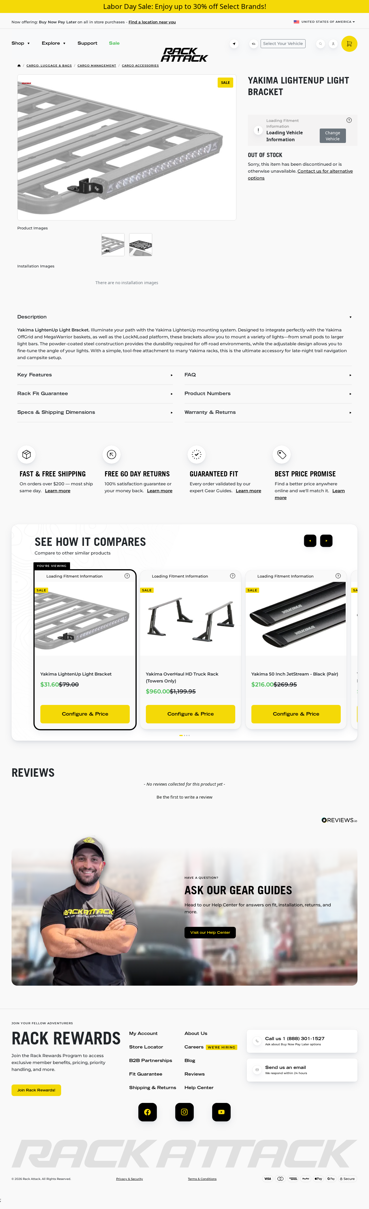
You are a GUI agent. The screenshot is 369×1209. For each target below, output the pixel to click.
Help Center (199, 1088)
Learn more (57, 490)
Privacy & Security (129, 1179)
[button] (184, 796)
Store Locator (146, 1047)
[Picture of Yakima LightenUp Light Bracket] (113, 244)
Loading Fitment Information (282, 123)
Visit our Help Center (210, 933)
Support (87, 44)
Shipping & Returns (152, 1088)
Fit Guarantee (145, 1074)
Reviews (194, 1074)
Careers (194, 1047)
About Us (195, 1034)
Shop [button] (19, 44)
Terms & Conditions (202, 1179)
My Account (143, 1034)
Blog (189, 1061)
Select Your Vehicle (283, 43)
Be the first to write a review (184, 797)
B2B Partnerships (150, 1061)
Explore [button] (51, 44)
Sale (114, 44)
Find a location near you (152, 22)
